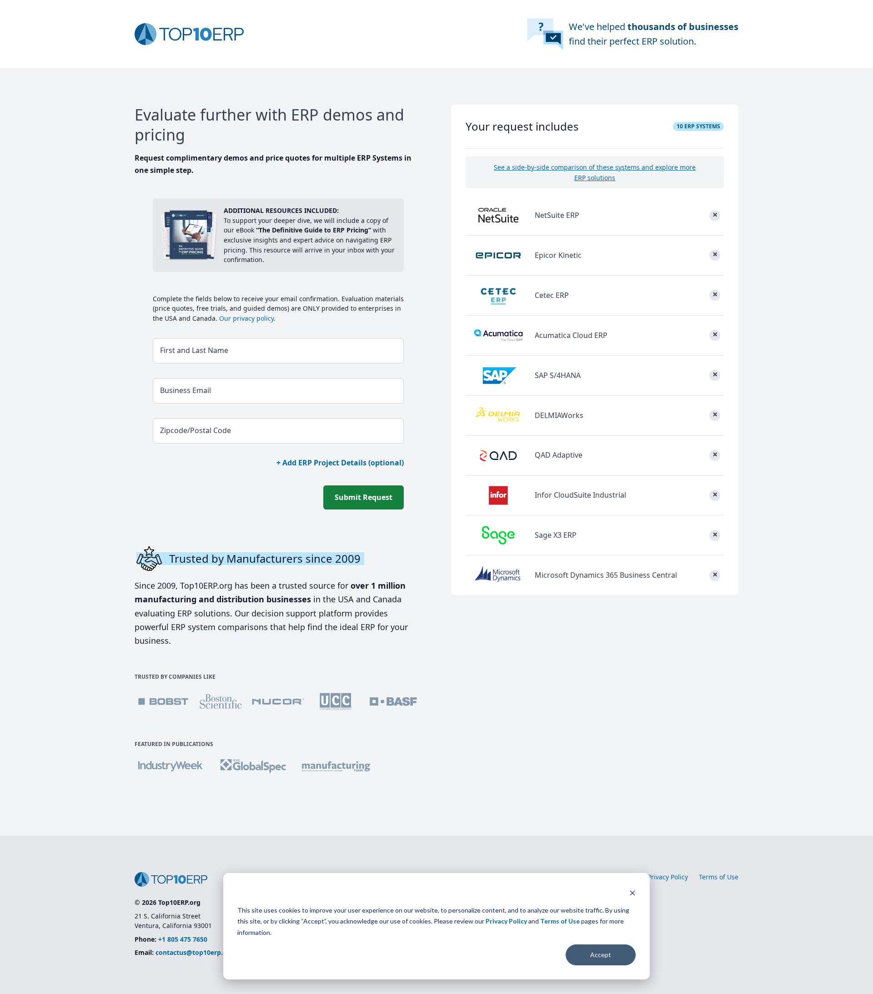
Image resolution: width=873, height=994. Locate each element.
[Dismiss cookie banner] (632, 892)
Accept (600, 955)
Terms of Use (560, 921)
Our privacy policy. (246, 318)
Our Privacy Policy (661, 877)
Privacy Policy (506, 921)
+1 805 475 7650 (182, 939)
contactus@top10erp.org (195, 952)
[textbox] (278, 350)
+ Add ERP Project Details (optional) (340, 462)
